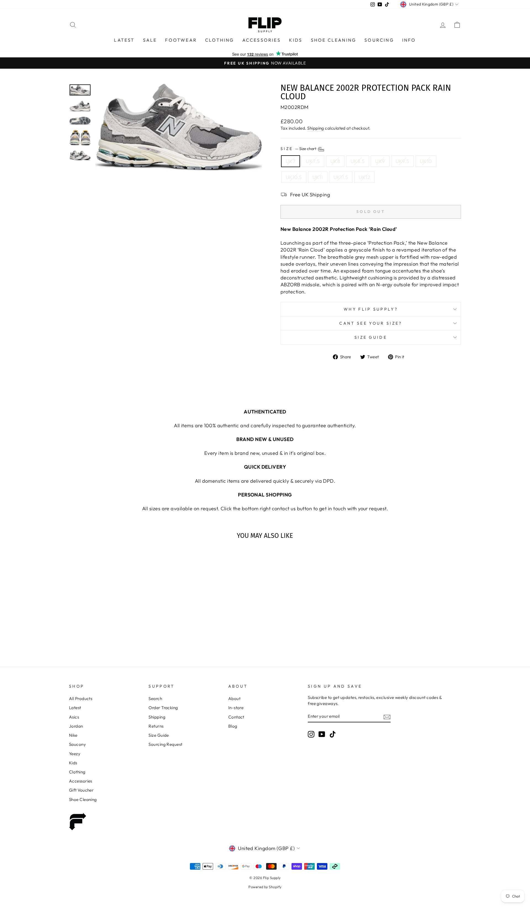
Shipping (315, 128)
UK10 (426, 161)
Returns (156, 726)
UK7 (290, 161)
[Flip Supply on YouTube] (322, 734)
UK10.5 (294, 177)
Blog (232, 726)
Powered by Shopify (264, 887)
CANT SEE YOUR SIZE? (370, 323)
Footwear (181, 40)
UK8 (335, 161)
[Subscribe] (387, 716)
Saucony (77, 744)
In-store (236, 707)
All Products (80, 698)
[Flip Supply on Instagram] (311, 734)
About (234, 698)
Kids (296, 40)
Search (155, 698)
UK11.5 (340, 177)
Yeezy (74, 753)
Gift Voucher (81, 790)
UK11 (317, 177)
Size (298, 148)
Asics (74, 717)
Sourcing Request (165, 744)
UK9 (380, 161)
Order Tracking (163, 707)
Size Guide (370, 337)
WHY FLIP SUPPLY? (371, 309)
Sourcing (379, 40)
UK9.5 (402, 161)
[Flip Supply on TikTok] (332, 734)
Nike (73, 735)
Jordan (76, 726)
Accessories (261, 40)
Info (409, 40)
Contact (236, 717)
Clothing (219, 40)
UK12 (364, 177)
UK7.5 (313, 161)
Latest (124, 40)
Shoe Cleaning (333, 40)
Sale (150, 40)
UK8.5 (358, 161)
